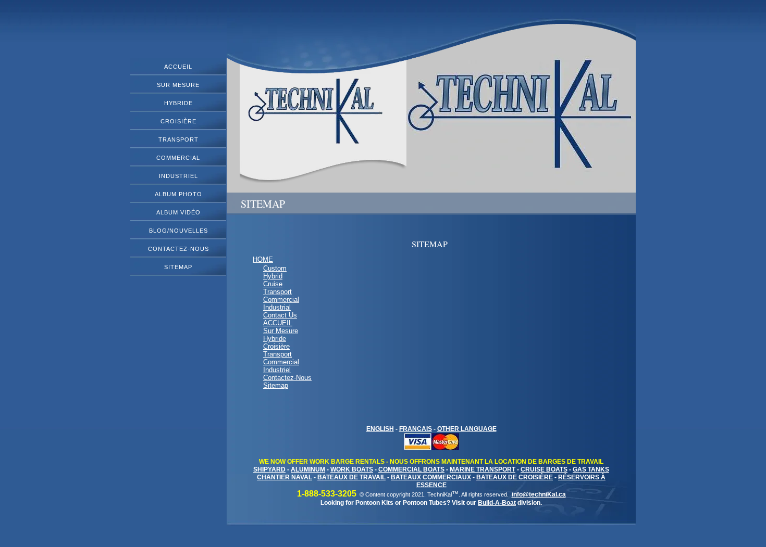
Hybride (178, 103)
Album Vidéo (178, 212)
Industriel (178, 176)
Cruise (272, 284)
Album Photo (178, 194)
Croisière (178, 121)
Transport (178, 139)
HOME (263, 259)
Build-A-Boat (497, 502)
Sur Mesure (178, 85)
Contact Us (280, 315)
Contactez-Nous (178, 249)
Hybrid (272, 276)
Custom (275, 268)
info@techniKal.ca (539, 494)
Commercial (178, 158)
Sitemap (178, 267)
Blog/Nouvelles (178, 230)
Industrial (277, 307)
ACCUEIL (178, 66)
